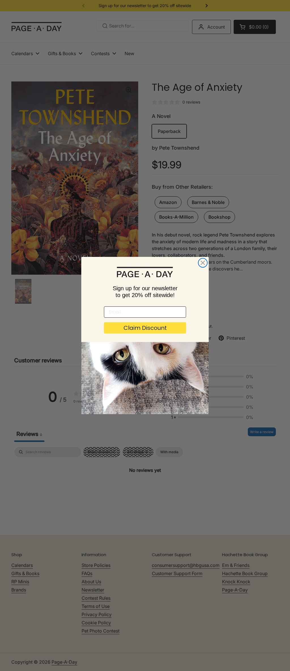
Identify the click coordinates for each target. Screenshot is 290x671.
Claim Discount (145, 328)
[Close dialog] (202, 262)
